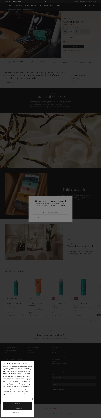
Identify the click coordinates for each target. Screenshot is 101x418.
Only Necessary (17, 408)
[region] (17, 389)
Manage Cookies (17, 412)
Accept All (17, 403)
